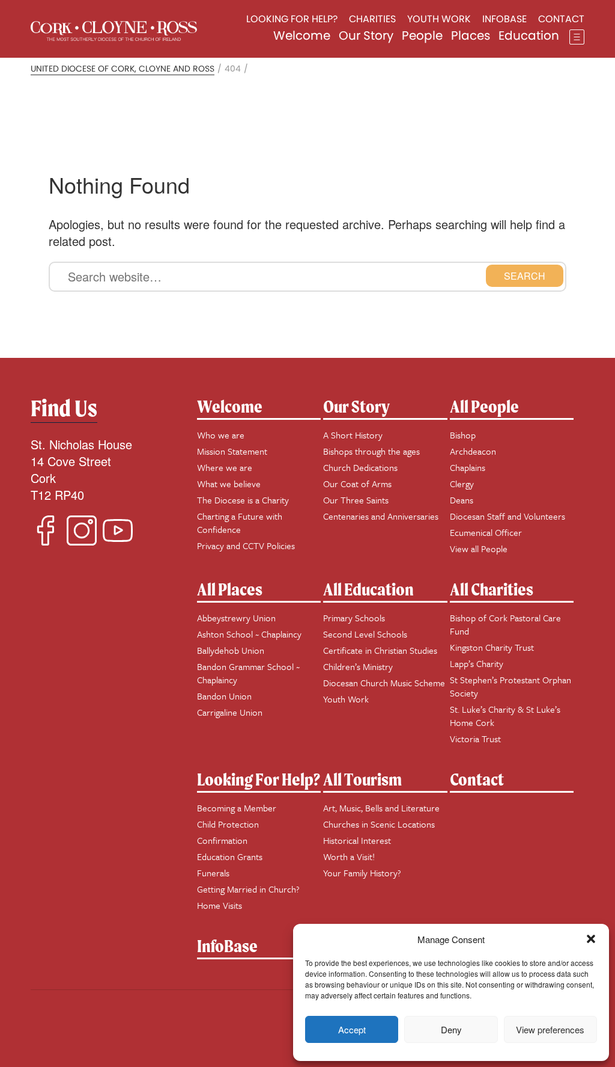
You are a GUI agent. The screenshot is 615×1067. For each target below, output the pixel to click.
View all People (478, 548)
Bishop (463, 434)
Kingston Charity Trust (492, 647)
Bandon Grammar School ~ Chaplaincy (248, 673)
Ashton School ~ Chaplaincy (249, 634)
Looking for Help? (292, 19)
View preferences (550, 1029)
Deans (461, 499)
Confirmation (222, 840)
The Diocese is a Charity (243, 499)
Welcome (301, 35)
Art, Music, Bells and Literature (381, 807)
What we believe (229, 483)
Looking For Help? (258, 779)
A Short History (353, 434)
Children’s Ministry (358, 666)
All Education (368, 589)
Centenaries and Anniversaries (380, 516)
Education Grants (229, 856)
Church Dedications (360, 467)
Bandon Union (224, 696)
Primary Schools (354, 617)
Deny (451, 1029)
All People (484, 406)
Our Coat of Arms (357, 483)
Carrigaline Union (229, 712)
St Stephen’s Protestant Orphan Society (510, 686)
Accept (352, 1029)
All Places (229, 589)
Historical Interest (357, 840)
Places (470, 35)
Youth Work (439, 19)
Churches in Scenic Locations (379, 824)
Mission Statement (232, 451)
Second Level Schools (365, 634)
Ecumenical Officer (486, 532)
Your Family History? (362, 872)
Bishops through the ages (371, 451)
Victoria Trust (475, 738)
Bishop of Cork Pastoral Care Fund (505, 624)
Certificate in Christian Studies (380, 650)
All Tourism (362, 779)
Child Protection (228, 824)
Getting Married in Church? (248, 889)
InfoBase (227, 945)
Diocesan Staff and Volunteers (507, 516)
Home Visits (219, 905)
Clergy (462, 483)
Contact (561, 19)
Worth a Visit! (349, 856)
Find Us (64, 408)
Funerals (213, 872)
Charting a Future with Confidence (239, 522)
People (422, 35)
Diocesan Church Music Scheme (384, 682)
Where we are (224, 467)
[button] (591, 939)
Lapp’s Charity (476, 663)
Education (528, 35)
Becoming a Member (236, 807)
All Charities (491, 589)
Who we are (220, 434)
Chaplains (467, 467)
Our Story (366, 35)
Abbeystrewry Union (236, 617)
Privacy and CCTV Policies (246, 545)
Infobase (504, 19)
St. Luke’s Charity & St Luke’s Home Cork (505, 716)
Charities (372, 19)
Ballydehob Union (230, 650)
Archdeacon (473, 451)
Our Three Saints (356, 499)
